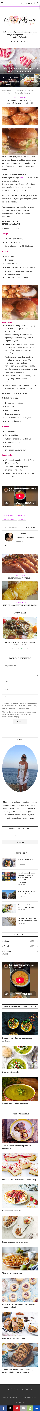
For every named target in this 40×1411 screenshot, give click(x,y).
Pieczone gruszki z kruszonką (15, 1242)
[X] (10, 1408)
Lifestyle (19, 941)
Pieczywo (30, 90)
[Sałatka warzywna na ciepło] (9, 862)
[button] (3, 67)
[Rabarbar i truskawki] (20, 1196)
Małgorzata (17, 103)
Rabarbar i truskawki (11, 1211)
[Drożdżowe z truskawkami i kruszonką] (20, 1165)
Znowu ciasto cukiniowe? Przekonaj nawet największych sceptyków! (17, 1370)
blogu (22, 178)
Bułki (8, 93)
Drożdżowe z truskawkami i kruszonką (19, 1179)
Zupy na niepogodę (10, 1072)
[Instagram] (26, 3)
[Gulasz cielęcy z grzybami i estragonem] (20, 628)
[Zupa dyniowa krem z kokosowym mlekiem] (20, 1023)
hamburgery (21, 515)
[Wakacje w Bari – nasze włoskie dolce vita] (9, 894)
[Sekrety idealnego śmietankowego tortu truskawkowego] (20, 61)
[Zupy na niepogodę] (20, 1057)
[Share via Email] (34, 528)
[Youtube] (31, 3)
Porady (19, 946)
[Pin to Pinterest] (31, 528)
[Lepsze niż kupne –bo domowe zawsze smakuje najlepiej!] (20, 1290)
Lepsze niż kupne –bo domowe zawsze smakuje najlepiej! (18, 1305)
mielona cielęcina (10, 519)
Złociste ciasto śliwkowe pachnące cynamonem (16, 1146)
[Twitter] (24, 3)
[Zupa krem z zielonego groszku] (20, 1088)
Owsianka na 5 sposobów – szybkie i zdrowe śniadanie (27, 919)
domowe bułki (8, 515)
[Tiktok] (34, 3)
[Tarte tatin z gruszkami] (20, 1258)
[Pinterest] (29, 3)
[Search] (38, 3)
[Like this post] (23, 528)
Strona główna (7, 90)
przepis (22, 519)
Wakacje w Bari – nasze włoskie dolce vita (26, 893)
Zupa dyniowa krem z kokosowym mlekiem (17, 1039)
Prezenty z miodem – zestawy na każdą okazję (27, 906)
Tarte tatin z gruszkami (12, 1273)
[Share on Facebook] (26, 528)
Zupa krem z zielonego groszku (15, 1103)
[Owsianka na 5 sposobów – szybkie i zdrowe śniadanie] (9, 921)
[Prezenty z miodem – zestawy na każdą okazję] (9, 908)
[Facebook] (21, 3)
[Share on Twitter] (29, 528)
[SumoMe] (36, 1408)
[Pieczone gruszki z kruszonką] (20, 1227)
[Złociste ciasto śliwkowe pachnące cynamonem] (20, 1131)
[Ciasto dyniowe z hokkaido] (20, 1324)
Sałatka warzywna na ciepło (25, 861)
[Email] (23, 1408)
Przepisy (20, 90)
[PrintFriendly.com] (30, 1408)
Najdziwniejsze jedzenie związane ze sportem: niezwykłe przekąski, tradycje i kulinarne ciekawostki (26, 877)
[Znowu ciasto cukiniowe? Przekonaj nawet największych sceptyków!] (20, 1355)
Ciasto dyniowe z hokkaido (13, 1338)
